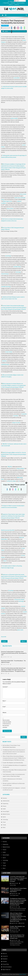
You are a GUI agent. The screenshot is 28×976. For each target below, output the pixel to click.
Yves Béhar (15, 415)
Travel (4, 822)
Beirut (5, 560)
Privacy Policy (6, 2)
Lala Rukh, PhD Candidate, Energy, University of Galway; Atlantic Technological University (16, 943)
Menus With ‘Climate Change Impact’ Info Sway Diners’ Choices (24, 641)
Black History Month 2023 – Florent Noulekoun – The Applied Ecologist (13, 661)
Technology (5, 819)
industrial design (5, 273)
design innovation (16, 422)
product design (8, 351)
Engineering (5, 803)
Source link (3, 636)
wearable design (17, 266)
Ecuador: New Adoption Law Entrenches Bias (13, 762)
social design (8, 255)
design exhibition (20, 468)
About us (11, 4)
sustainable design (5, 364)
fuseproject (24, 414)
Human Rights (6, 811)
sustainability (16, 77)
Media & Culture (6, 814)
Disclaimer (13, 2)
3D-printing (10, 590)
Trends (4, 824)
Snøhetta (4, 360)
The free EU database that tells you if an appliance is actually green (14, 766)
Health (4, 808)
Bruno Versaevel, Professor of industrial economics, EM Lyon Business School (18, 909)
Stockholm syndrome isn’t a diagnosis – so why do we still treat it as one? (14, 788)
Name (4, 700)
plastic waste (20, 629)
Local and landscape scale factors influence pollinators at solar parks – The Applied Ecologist (18, 879)
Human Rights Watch (14, 895)
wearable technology (6, 286)
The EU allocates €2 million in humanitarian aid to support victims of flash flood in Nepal (14, 775)
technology (18, 272)
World (4, 827)
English (17, 0)
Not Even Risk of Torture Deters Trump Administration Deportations (11, 746)
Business (5, 798)
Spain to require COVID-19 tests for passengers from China (5, 641)
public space (17, 197)
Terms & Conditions (21, 2)
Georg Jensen (23, 194)
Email (4, 706)
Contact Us (16, 4)
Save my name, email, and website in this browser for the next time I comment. (7, 724)
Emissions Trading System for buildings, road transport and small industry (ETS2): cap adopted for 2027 (14, 653)
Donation (5, 961)
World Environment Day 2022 (7, 530)
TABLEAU (9, 466)
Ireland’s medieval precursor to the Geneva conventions (12, 779)
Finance (4, 806)
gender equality (14, 118)
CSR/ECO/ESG (5, 25)
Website (4, 712)
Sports (4, 816)
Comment (5, 686)
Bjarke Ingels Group (7, 201)
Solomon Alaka (13, 885)
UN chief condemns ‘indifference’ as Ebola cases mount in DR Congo (14, 784)
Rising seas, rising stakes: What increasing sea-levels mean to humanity (14, 770)
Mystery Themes (22, 974)
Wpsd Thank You (6, 969)
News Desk (22, 923)
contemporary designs (19, 599)
